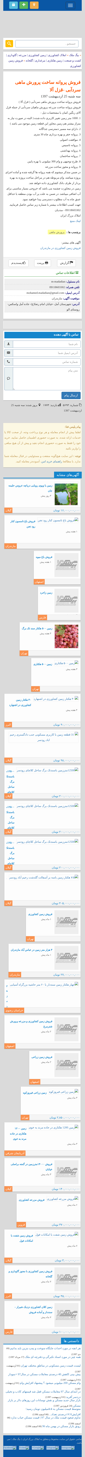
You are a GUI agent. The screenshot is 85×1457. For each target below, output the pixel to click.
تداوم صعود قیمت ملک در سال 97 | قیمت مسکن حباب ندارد (46, 1417)
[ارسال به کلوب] (53, 325)
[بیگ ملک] (42, 24)
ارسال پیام (71, 395)
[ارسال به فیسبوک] (7, 325)
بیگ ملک (74, 55)
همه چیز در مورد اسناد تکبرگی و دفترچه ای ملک (53, 1357)
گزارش (65, 263)
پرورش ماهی (57, 232)
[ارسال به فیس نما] (46, 325)
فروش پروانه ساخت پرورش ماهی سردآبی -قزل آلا (48, 86)
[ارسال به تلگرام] (33, 325)
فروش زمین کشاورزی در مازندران (60, 248)
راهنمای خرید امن (51, 461)
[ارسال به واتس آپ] (40, 325)
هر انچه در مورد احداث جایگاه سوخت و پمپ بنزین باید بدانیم (45, 1348)
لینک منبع (75, 221)
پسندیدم (16, 263)
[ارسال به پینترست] (27, 325)
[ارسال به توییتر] (20, 325)
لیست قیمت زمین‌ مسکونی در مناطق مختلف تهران (51, 1365)
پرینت (41, 263)
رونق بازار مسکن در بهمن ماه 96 (61, 1426)
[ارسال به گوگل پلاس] (14, 325)
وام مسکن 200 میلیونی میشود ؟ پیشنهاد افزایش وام (50, 1382)
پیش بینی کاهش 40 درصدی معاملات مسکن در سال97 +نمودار (44, 1374)
